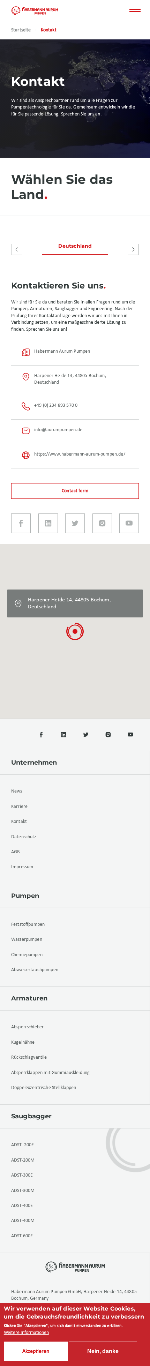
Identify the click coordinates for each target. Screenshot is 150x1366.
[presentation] (16, 249)
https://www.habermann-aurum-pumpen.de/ (79, 454)
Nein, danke (103, 1351)
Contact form (75, 491)
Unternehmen (34, 762)
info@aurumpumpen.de (58, 430)
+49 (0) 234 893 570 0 (55, 405)
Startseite (21, 30)
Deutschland (75, 246)
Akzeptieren (35, 1351)
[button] (75, 631)
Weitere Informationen (26, 1332)
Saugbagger (31, 1116)
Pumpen (25, 896)
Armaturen (29, 998)
